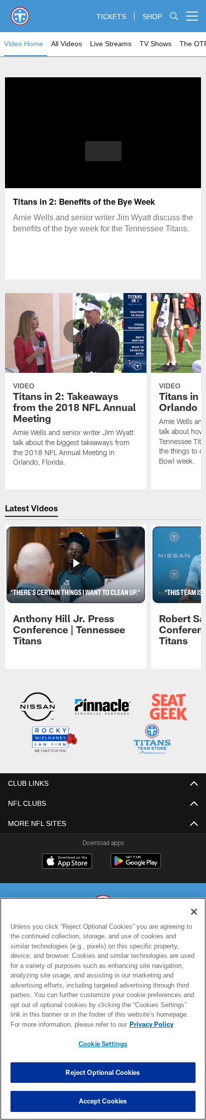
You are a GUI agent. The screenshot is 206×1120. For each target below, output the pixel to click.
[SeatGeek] (168, 707)
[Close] (194, 912)
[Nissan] (37, 707)
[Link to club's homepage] (20, 12)
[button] (103, 157)
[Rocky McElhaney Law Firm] (54, 740)
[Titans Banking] (103, 707)
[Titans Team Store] (152, 740)
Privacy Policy (66, 1024)
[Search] (174, 16)
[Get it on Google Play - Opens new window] (136, 865)
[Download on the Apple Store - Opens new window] (67, 861)
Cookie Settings (103, 1044)
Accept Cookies (103, 1101)
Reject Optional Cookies (103, 1072)
